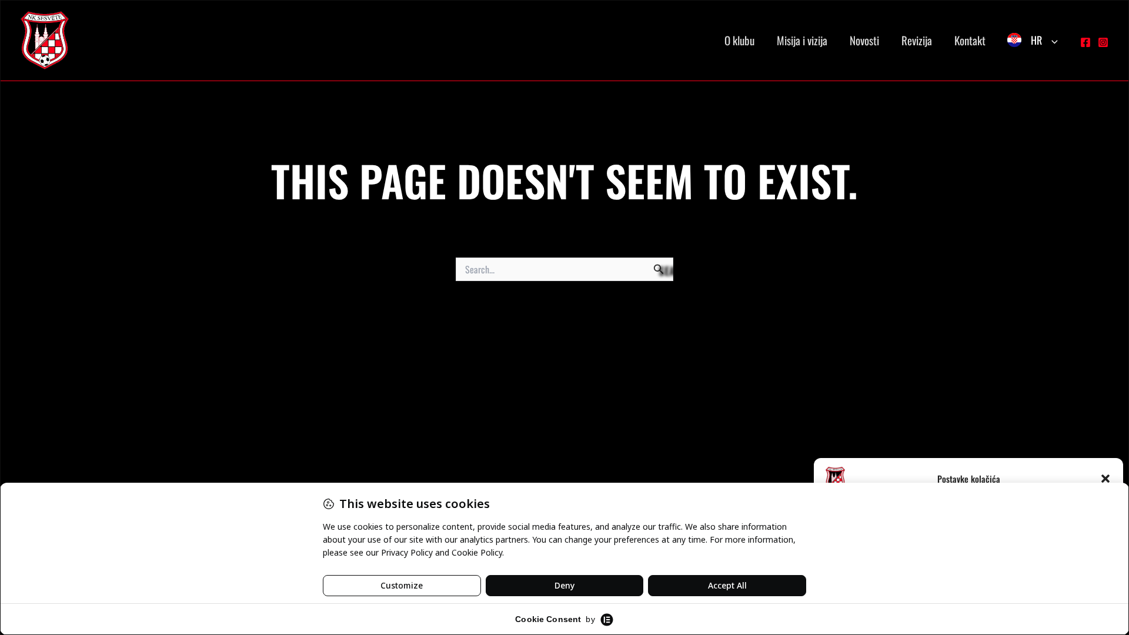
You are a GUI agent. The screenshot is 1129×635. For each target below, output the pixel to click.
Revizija (916, 40)
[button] (1105, 478)
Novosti (864, 40)
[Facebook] (1085, 42)
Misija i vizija (802, 40)
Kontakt (970, 40)
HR (1036, 40)
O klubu (739, 40)
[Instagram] (1103, 42)
